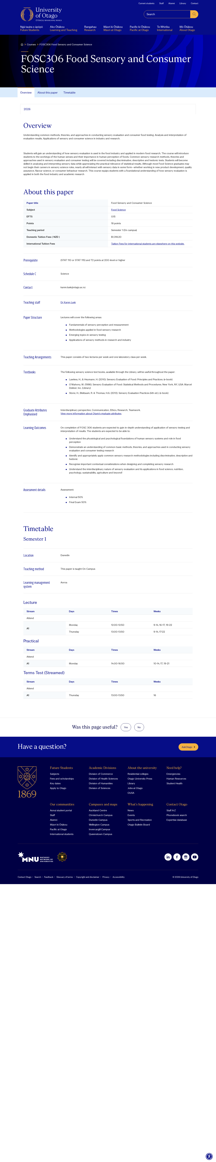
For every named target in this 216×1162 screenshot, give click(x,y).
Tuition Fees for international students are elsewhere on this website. (147, 243)
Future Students (61, 768)
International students (61, 834)
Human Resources (176, 778)
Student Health (174, 783)
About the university (142, 768)
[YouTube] (194, 857)
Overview (26, 92)
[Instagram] (185, 857)
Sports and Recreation (140, 820)
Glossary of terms (64, 877)
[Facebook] (177, 857)
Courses (31, 44)
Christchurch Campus (100, 815)
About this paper (47, 92)
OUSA (131, 793)
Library (182, 3)
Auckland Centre (98, 810)
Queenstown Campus (100, 834)
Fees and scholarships (62, 778)
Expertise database (177, 820)
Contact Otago (177, 804)
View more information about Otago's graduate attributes (91, 413)
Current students (146, 3)
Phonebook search (177, 815)
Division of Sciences (99, 788)
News (131, 810)
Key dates (55, 783)
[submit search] (194, 14)
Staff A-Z (171, 810)
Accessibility (119, 877)
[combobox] (167, 14)
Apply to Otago (58, 788)
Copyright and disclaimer (87, 877)
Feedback (48, 877)
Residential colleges (138, 774)
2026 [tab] (27, 109)
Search (37, 877)
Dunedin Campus (98, 820)
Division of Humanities (101, 783)
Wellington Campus (99, 824)
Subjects (54, 774)
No (139, 727)
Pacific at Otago (58, 829)
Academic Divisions (102, 768)
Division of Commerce (101, 774)
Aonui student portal (61, 810)
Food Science (118, 209)
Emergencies (173, 774)
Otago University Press (140, 778)
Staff (161, 3)
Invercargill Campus (99, 829)
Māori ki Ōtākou (58, 824)
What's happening (140, 804)
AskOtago (187, 747)
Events (131, 815)
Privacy (105, 877)
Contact (194, 3)
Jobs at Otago (135, 788)
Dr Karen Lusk (68, 302)
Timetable (69, 92)
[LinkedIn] (168, 857)
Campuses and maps (103, 804)
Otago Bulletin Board (139, 824)
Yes (126, 727)
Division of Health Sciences (103, 778)
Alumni (171, 3)
